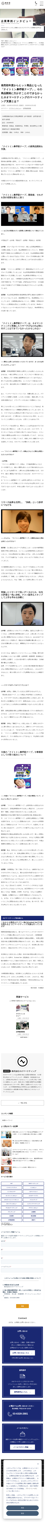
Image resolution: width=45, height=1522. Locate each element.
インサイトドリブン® (11, 1187)
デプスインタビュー (15, 108)
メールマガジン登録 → (22, 1447)
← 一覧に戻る (22, 1103)
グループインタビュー (11, 1203)
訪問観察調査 (27, 108)
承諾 (22, 1508)
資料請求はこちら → (22, 1392)
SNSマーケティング (33, 1183)
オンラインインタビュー (11, 1195)
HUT (11, 1183)
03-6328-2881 (20, 1413)
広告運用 (11, 1215)
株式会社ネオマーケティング (24, 1071)
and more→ (24, 1021)
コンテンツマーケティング (33, 1203)
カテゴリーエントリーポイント (11, 1199)
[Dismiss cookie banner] (38, 1464)
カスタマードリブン (33, 1195)
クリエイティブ (33, 1199)
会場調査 (33, 1211)
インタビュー (33, 1187)
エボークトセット (33, 1191)
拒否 (22, 1513)
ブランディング (11, 1211)
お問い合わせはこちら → (22, 1353)
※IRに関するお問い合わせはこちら (22, 1358)
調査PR (33, 1220)
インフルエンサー (11, 1191)
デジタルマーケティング (11, 1207)
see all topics (5, 1223)
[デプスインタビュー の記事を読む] (22, 1008)
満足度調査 (33, 1215)
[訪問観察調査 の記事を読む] (22, 1026)
